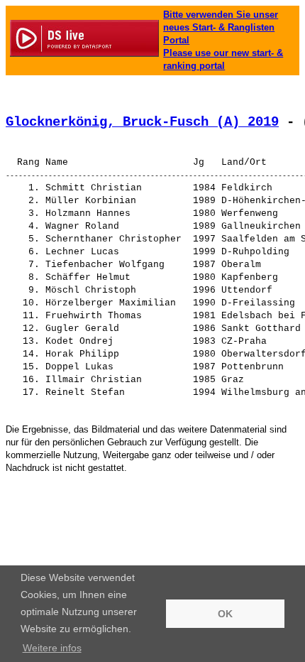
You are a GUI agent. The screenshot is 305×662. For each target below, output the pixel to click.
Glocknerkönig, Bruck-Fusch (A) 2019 (142, 122)
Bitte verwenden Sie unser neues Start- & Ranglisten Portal (220, 27)
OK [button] (225, 613)
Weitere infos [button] (52, 647)
